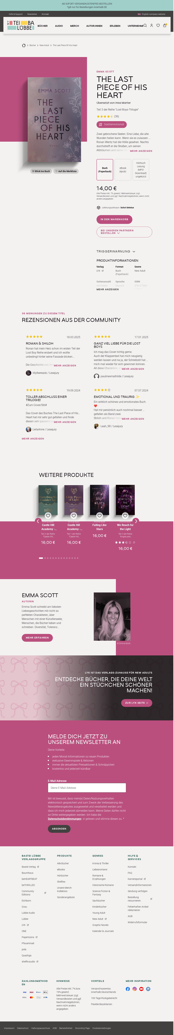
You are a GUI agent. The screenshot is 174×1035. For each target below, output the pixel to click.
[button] (48, 518)
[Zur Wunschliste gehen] (158, 25)
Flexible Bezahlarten (101, 1004)
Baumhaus (27, 873)
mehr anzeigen (141, 151)
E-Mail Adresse (57, 781)
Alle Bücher (63, 863)
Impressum (9, 1028)
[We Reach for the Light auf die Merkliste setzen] (125, 500)
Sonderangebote (66, 897)
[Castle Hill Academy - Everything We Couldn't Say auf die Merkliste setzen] (48, 500)
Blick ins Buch (42, 171)
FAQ (130, 873)
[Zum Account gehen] (151, 25)
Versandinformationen (140, 885)
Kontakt (45, 14)
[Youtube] (141, 989)
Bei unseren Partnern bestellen (117, 231)
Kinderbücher (99, 906)
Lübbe (25, 919)
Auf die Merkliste (67, 172)
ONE (24, 931)
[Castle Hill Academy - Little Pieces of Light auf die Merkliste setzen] (73, 500)
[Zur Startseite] (24, 45)
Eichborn (26, 900)
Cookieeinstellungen (101, 1028)
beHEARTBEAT (29, 879)
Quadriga (26, 955)
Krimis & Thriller (100, 863)
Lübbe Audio (28, 912)
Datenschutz (23, 1028)
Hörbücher (62, 875)
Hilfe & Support (16, 14)
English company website (153, 14)
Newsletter (32, 14)
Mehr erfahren (37, 638)
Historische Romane (103, 885)
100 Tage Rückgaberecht (104, 998)
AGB (130, 916)
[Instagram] (135, 989)
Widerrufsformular (137, 922)
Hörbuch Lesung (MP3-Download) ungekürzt (141, 170)
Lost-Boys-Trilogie (127, 109)
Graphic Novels (100, 925)
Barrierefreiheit (65, 1028)
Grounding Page (82, 1028)
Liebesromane (99, 869)
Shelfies (61, 881)
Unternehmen (136, 26)
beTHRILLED (28, 885)
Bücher (33, 45)
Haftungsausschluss (40, 1028)
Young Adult (98, 912)
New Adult (44, 45)
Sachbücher (98, 900)
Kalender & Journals (103, 931)
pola (24, 949)
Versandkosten (103, 196)
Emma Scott (105, 72)
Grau (24, 906)
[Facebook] (128, 989)
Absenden (59, 829)
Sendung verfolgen (137, 891)
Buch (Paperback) (104, 170)
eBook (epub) (122, 170)
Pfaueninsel (28, 943)
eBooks (61, 869)
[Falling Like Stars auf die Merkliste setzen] (99, 500)
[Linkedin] (148, 989)
